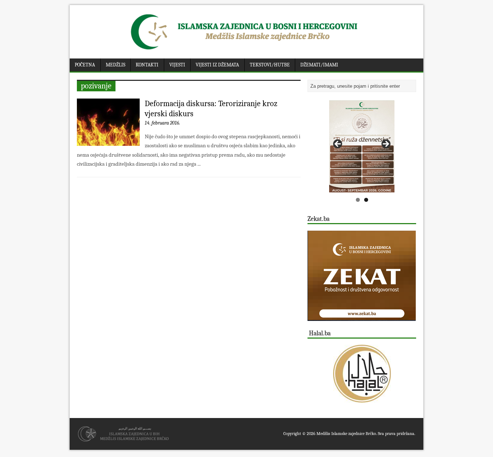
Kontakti (147, 65)
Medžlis (115, 65)
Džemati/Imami (319, 65)
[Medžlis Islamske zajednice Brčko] (247, 49)
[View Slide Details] (361, 146)
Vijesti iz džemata (217, 65)
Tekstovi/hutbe (270, 65)
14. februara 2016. (162, 123)
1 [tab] (358, 200)
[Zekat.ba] (361, 316)
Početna (85, 65)
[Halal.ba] (361, 373)
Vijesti (177, 65)
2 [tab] (366, 200)
